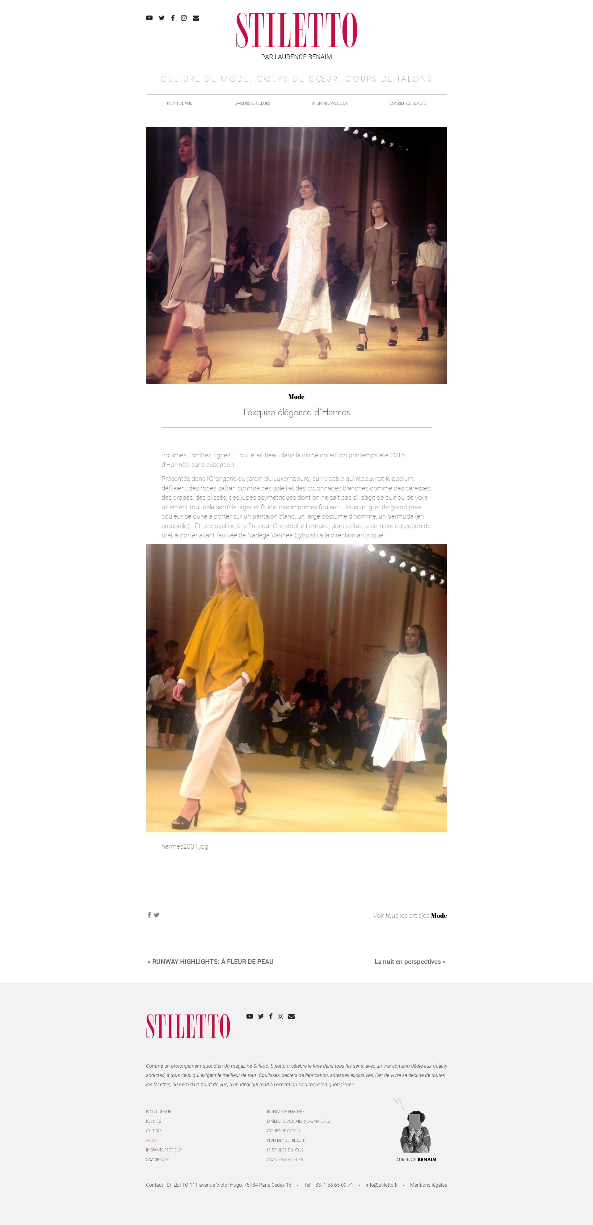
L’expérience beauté (286, 1140)
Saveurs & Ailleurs (252, 103)
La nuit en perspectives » (410, 961)
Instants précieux (329, 103)
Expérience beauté (408, 103)
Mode (296, 396)
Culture (154, 1131)
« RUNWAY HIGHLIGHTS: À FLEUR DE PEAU (211, 961)
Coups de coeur (284, 1131)
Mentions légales (428, 1184)
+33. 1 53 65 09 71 (333, 1184)
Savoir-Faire (157, 1160)
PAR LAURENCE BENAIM (296, 56)
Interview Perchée (286, 1112)
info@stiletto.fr (382, 1184)
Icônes (153, 1121)
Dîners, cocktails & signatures (298, 1121)
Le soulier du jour (285, 1150)
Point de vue (179, 103)
